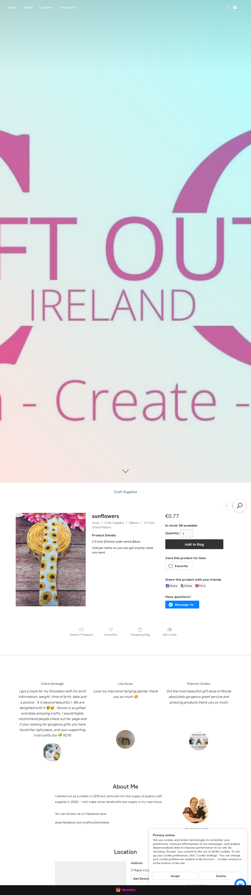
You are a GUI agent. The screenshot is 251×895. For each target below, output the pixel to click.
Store (12, 7)
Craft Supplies (125, 492)
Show (125, 890)
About (28, 7)
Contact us (67, 7)
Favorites (110, 635)
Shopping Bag (140, 635)
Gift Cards (170, 635)
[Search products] (239, 505)
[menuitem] (227, 506)
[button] (179, 566)
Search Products (81, 635)
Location (46, 7)
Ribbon (134, 523)
